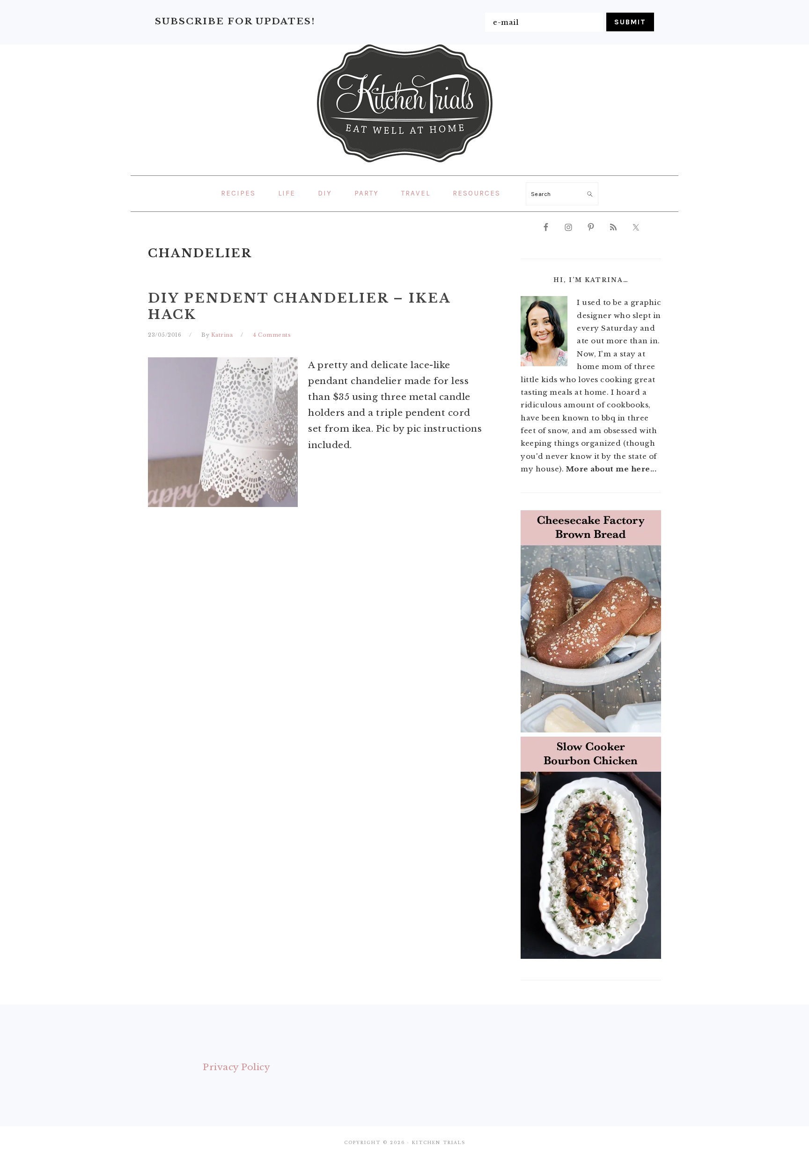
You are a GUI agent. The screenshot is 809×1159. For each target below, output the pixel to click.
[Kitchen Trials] (405, 164)
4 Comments (272, 335)
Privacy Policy (236, 1067)
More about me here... (611, 468)
